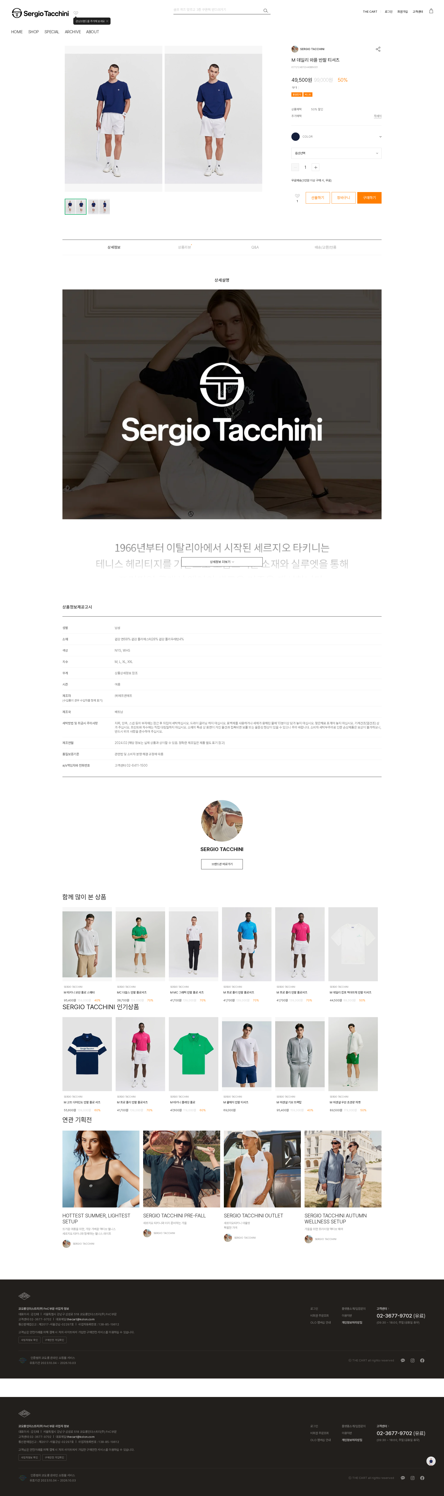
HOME (17, 31)
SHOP (33, 31)
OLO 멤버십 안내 (320, 1322)
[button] (375, 957)
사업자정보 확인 (29, 1340)
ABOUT (92, 31)
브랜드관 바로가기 (222, 864)
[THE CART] (24, 1296)
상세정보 (114, 247)
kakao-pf (403, 1360)
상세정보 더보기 (220, 562)
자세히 (378, 116)
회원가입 (403, 11)
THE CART (370, 11)
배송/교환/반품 (325, 247)
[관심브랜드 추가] (75, 13)
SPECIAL (51, 31)
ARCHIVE (73, 31)
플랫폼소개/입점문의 (354, 1308)
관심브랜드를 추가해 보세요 (90, 21)
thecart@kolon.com (80, 1319)
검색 (266, 10)
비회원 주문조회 (319, 1315)
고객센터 (418, 11)
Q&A (255, 247)
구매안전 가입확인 (54, 1340)
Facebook (422, 1360)
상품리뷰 (184, 247)
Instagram (412, 1360)
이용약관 (347, 1315)
